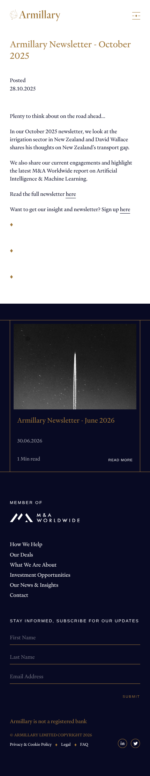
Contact (19, 595)
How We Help (26, 544)
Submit (131, 697)
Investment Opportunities (40, 575)
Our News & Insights (34, 585)
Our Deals (21, 555)
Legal (65, 744)
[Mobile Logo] (35, 15)
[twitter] (135, 743)
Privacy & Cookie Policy (31, 744)
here (71, 194)
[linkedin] (122, 743)
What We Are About (33, 565)
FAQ (84, 744)
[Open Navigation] (136, 15)
